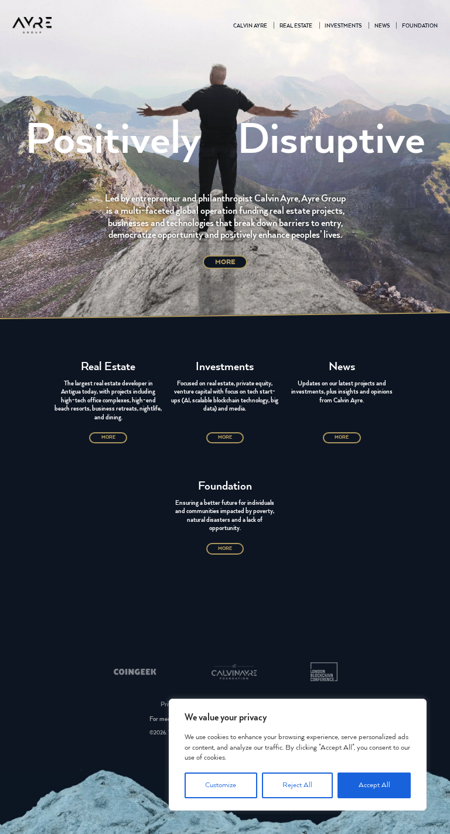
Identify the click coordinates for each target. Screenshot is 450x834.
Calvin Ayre (250, 26)
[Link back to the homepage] (32, 26)
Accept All (374, 785)
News (382, 26)
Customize (220, 785)
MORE (225, 261)
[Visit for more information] (135, 673)
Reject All (297, 785)
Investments (343, 26)
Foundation (420, 26)
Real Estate (295, 26)
